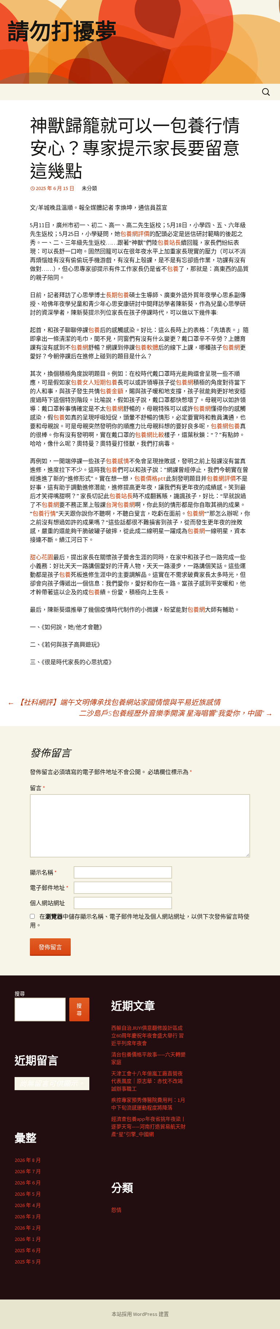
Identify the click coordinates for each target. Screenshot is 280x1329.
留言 (37, 788)
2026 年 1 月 (28, 1239)
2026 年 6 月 (28, 1182)
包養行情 (44, 513)
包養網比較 (149, 434)
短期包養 (105, 382)
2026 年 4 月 (28, 1205)
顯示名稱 (43, 872)
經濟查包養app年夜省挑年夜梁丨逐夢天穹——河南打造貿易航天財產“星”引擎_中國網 (148, 1126)
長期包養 (117, 295)
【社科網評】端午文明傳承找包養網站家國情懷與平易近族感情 (113, 702)
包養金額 (111, 391)
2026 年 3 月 (28, 1216)
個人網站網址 (47, 903)
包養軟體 (146, 347)
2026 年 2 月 (28, 1228)
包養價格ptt (150, 478)
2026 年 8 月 (28, 1160)
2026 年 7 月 (28, 1171)
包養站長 (169, 242)
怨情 (116, 1210)
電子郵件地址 (49, 887)
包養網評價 (134, 233)
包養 (173, 268)
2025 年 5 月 (28, 1261)
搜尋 (20, 993)
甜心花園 (41, 557)
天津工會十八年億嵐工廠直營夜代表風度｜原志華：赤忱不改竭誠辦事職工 (147, 1081)
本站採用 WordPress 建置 (140, 1314)
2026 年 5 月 (28, 1194)
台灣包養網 (120, 504)
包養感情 (117, 461)
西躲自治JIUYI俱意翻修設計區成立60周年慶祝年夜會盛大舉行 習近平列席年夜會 (147, 1035)
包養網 (79, 347)
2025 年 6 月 (28, 1250)
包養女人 (82, 382)
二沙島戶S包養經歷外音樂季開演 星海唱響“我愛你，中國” (176, 713)
